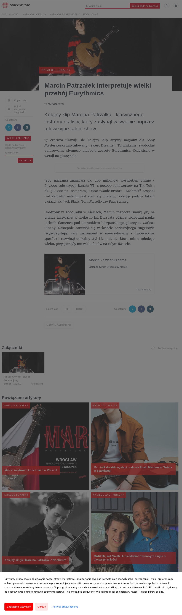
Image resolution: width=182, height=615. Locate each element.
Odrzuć (42, 606)
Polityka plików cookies (65, 606)
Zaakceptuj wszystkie (19, 606)
